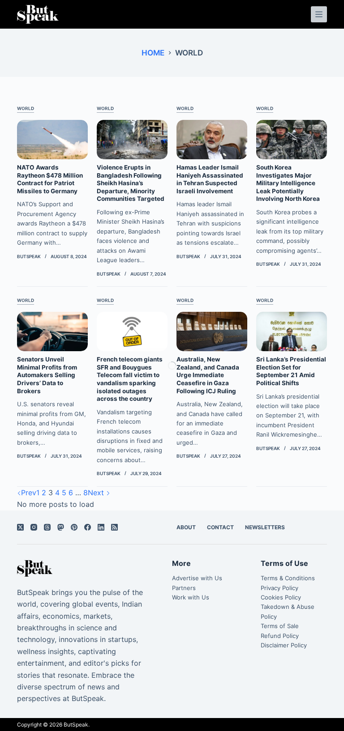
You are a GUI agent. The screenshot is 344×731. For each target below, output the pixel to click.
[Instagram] (33, 527)
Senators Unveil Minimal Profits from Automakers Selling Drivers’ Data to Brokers (47, 375)
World (25, 108)
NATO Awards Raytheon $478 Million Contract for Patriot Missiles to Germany (50, 179)
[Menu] (319, 14)
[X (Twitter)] (20, 527)
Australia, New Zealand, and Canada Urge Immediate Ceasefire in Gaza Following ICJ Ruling (207, 375)
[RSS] (114, 527)
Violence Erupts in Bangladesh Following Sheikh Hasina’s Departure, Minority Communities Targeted (130, 183)
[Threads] (47, 527)
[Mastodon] (60, 527)
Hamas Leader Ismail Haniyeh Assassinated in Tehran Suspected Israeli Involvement (209, 179)
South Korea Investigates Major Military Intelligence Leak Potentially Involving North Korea (288, 183)
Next (97, 492)
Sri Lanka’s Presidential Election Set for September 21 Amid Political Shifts (291, 371)
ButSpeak (76, 724)
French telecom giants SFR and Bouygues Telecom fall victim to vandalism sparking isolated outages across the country (130, 379)
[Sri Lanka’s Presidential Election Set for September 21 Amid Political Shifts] (291, 332)
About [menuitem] (186, 527)
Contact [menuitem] (220, 527)
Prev (28, 492)
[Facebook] (87, 527)
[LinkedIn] (101, 527)
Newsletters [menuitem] (265, 527)
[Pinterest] (74, 527)
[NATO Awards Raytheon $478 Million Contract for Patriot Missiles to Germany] (52, 140)
